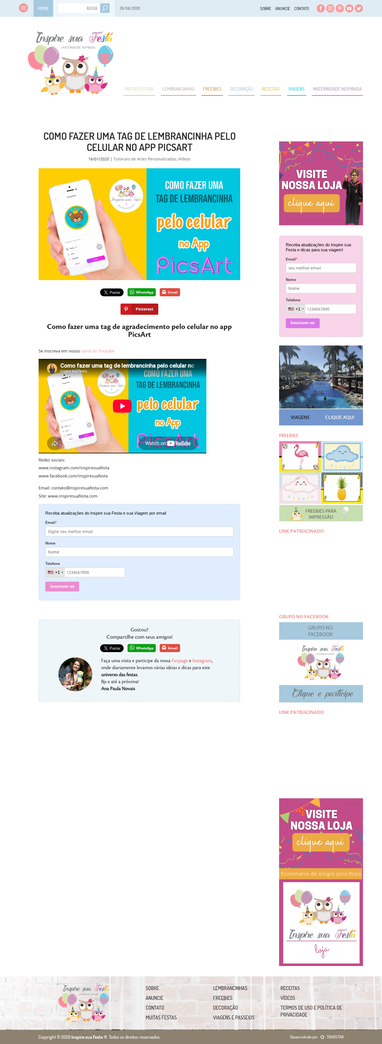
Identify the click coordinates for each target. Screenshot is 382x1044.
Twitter (359, 8)
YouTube (349, 8)
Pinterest (340, 8)
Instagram (330, 8)
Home (43, 8)
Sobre (265, 8)
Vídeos (184, 159)
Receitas (271, 89)
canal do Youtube (97, 351)
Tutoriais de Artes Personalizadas (145, 159)
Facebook (321, 8)
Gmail (173, 292)
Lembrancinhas (178, 89)
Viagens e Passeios (233, 1017)
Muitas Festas (139, 89)
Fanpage (180, 660)
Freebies (212, 89)
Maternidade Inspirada (337, 89)
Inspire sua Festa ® (70, 60)
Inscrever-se (62, 586)
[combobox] (55, 572)
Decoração (241, 89)
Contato (301, 8)
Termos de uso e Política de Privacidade (311, 1011)
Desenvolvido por (317, 1037)
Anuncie (282, 8)
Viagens (296, 89)
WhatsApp (145, 292)
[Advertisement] (261, 50)
